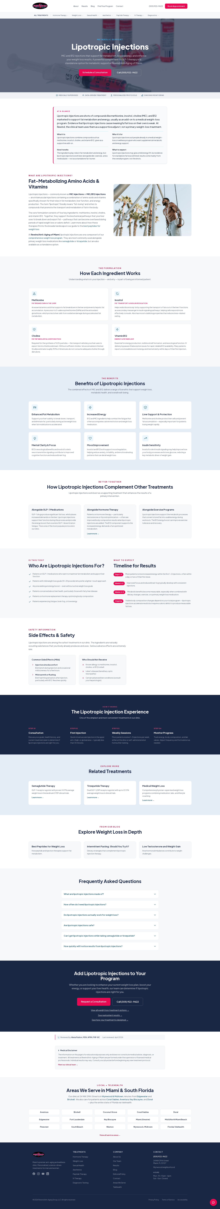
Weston (109, 1127)
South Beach (77, 1127)
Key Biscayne (136, 1099)
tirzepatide (82, 241)
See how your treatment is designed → (110, 1020)
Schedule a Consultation (95, 72)
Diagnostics (152, 15)
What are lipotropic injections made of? (84, 894)
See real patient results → (110, 1015)
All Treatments (41, 15)
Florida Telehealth (176, 1127)
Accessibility (182, 1200)
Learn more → (93, 533)
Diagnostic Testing (80, 1183)
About (76, 6)
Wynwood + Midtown (142, 1127)
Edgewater (142, 1096)
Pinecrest (44, 1127)
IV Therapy (138, 15)
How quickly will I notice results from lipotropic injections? (93, 946)
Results (85, 6)
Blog (93, 6)
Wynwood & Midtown (112, 1096)
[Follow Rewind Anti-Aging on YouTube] (43, 1173)
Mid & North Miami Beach (176, 1119)
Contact (119, 6)
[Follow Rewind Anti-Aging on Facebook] (34, 1173)
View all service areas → (110, 1135)
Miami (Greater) (143, 1119)
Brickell (71, 1099)
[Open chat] (213, 1202)
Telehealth (117, 1187)
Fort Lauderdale (77, 1119)
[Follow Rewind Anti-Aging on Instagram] (38, 1173)
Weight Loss (76, 15)
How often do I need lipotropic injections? (85, 904)
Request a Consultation (93, 1001)
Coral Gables (112, 1099)
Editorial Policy (119, 1174)
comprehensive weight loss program (45, 238)
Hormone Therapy (59, 15)
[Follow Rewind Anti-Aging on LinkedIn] (47, 1173)
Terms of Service (168, 1200)
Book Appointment (176, 6)
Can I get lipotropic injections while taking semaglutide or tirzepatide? (99, 935)
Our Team (117, 1161)
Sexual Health (92, 15)
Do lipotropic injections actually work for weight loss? (91, 915)
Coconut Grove (110, 1112)
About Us (117, 1157)
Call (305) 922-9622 (127, 72)
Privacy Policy (154, 1200)
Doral (150, 1099)
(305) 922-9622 (156, 6)
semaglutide (68, 241)
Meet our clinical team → (68, 1064)
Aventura (124, 1099)
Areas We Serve (119, 1183)
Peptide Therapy (122, 15)
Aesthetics (107, 15)
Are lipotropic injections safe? (79, 925)
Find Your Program (105, 6)
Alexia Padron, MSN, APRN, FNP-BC (85, 1037)
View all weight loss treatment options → (110, 1010)
